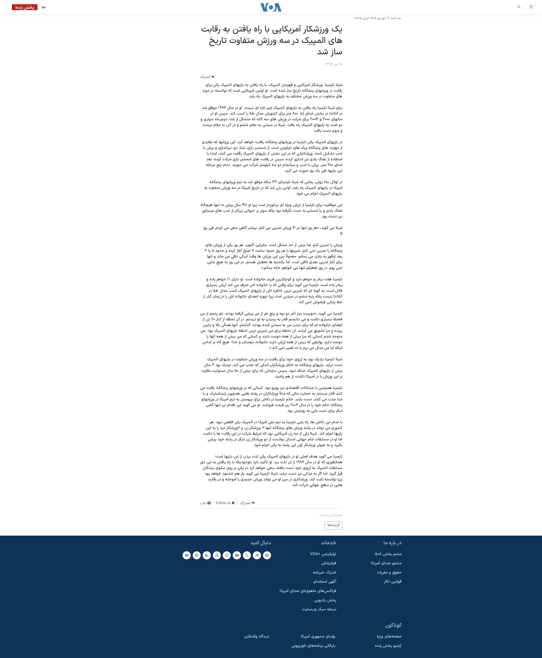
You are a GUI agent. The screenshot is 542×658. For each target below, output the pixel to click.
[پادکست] (197, 555)
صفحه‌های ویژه (389, 636)
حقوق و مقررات (389, 572)
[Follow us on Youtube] (237, 555)
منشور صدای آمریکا (386, 563)
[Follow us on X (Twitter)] (247, 555)
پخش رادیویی (325, 600)
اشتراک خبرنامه (324, 572)
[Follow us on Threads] (217, 555)
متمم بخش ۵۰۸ (388, 554)
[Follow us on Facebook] (267, 555)
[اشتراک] (187, 555)
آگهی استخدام (325, 582)
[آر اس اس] (207, 555)
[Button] (207, 77)
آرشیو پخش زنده (388, 646)
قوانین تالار (392, 582)
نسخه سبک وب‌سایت (319, 609)
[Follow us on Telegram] (257, 555)
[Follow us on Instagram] (227, 555)
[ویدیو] (43, 7)
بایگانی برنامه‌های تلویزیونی (313, 646)
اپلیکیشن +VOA (323, 554)
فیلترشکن (328, 563)
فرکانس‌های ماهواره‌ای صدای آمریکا (308, 591)
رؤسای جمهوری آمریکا (318, 636)
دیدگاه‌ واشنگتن (256, 636)
